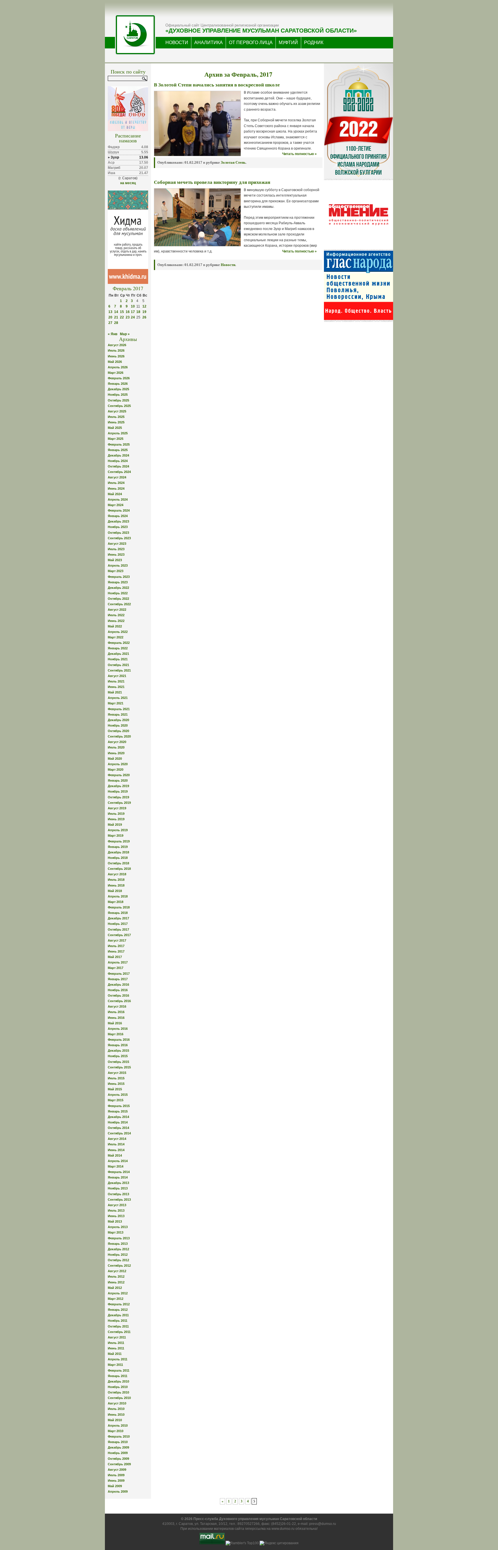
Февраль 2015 (119, 1106)
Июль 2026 (116, 350)
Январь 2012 (118, 1309)
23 (128, 317)
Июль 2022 (116, 615)
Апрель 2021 (118, 697)
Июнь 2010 (116, 1414)
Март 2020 (115, 769)
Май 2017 (115, 957)
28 (116, 323)
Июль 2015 (116, 1078)
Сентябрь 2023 (119, 538)
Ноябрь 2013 (118, 1188)
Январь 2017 (118, 979)
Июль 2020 (116, 747)
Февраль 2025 (119, 444)
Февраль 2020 (119, 775)
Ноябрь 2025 (118, 394)
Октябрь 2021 (118, 665)
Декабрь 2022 (118, 587)
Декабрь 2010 (118, 1381)
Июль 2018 (116, 879)
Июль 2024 (116, 482)
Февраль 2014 (119, 1172)
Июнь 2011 (116, 1348)
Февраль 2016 (119, 1039)
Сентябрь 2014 (119, 1133)
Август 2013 (117, 1205)
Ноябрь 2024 (118, 461)
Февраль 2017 (119, 973)
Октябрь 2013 (118, 1194)
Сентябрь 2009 (119, 1464)
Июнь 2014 (116, 1150)
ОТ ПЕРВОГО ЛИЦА (251, 42)
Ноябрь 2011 (117, 1320)
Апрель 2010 (118, 1425)
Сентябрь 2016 (119, 1001)
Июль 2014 (116, 1144)
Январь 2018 (118, 912)
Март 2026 (115, 372)
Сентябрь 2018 (119, 868)
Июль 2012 (116, 1276)
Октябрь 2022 (118, 598)
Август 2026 (117, 345)
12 (144, 306)
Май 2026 (115, 361)
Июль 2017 (116, 946)
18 (138, 312)
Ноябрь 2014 (118, 1122)
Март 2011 (115, 1364)
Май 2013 (115, 1221)
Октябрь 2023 (118, 532)
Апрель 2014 (118, 1161)
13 (110, 312)
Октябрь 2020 (118, 731)
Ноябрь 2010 (118, 1387)
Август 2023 (117, 543)
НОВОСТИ (176, 42)
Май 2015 (115, 1089)
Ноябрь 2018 (118, 857)
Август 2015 (117, 1072)
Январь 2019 (118, 846)
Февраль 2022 (119, 642)
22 (122, 317)
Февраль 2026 (119, 378)
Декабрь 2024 (118, 455)
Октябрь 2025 (118, 400)
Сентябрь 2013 (119, 1199)
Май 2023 (115, 560)
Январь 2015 (118, 1111)
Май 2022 (115, 626)
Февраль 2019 (119, 841)
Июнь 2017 (116, 951)
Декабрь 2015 (118, 1050)
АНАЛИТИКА (208, 42)
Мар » (125, 334)
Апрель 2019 (118, 830)
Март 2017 (115, 968)
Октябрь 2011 (118, 1326)
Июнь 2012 (116, 1282)
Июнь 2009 (116, 1480)
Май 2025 (115, 427)
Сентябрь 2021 (119, 670)
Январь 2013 (118, 1243)
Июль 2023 (116, 549)
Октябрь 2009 (118, 1458)
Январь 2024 (118, 516)
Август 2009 (117, 1469)
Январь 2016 (118, 1045)
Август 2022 (117, 609)
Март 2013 (115, 1232)
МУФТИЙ (288, 42)
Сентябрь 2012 (119, 1265)
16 (128, 312)
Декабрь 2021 (118, 653)
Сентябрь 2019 (119, 802)
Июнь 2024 (116, 488)
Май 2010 (115, 1420)
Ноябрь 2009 (118, 1453)
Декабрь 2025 (118, 389)
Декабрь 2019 (118, 786)
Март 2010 (115, 1431)
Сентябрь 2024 (119, 472)
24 (133, 317)
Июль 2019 (116, 813)
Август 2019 (117, 808)
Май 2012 (115, 1287)
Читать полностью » (299, 154)
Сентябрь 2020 (119, 736)
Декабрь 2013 (118, 1183)
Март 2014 (115, 1166)
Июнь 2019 (116, 819)
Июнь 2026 (116, 356)
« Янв (112, 334)
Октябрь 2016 (118, 995)
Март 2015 (115, 1100)
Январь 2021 (118, 714)
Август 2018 (117, 874)
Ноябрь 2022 (118, 593)
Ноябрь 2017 (118, 923)
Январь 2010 (118, 1442)
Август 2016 (117, 1006)
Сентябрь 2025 (119, 406)
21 (116, 317)
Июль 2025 (116, 416)
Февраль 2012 (119, 1304)
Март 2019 (115, 835)
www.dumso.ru (283, 1529)
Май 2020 (115, 758)
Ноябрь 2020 (118, 725)
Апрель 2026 (118, 367)
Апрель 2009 (118, 1491)
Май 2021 (115, 692)
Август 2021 (117, 676)
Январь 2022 (118, 648)
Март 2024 (115, 505)
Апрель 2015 (118, 1094)
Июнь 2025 (116, 422)
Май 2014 (115, 1155)
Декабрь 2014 (118, 1117)
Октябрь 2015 (118, 1061)
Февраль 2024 (119, 510)
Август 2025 (117, 411)
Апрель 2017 (118, 962)
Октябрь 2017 (118, 929)
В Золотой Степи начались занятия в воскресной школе (217, 85)
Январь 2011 (117, 1376)
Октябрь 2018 (118, 863)
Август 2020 (117, 742)
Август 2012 (117, 1271)
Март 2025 (115, 438)
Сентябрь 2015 (119, 1067)
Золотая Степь (233, 162)
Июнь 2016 (116, 1017)
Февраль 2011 (118, 1370)
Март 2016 (115, 1034)
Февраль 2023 (119, 576)
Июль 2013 (116, 1210)
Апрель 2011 (117, 1359)
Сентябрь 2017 (119, 935)
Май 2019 (115, 824)
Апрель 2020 (118, 764)
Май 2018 (115, 891)
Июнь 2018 (116, 885)
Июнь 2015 (116, 1083)
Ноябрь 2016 (118, 990)
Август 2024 (117, 477)
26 (144, 317)
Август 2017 (117, 940)
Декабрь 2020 (118, 720)
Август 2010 (117, 1403)
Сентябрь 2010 (119, 1398)
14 (116, 312)
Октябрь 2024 (118, 466)
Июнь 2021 (116, 687)
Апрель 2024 (118, 499)
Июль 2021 (116, 681)
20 (110, 317)
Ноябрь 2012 (118, 1254)
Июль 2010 (116, 1409)
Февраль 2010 (119, 1436)
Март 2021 (115, 703)
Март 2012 (115, 1298)
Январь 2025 (118, 450)
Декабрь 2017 (118, 918)
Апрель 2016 (118, 1028)
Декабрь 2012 (118, 1249)
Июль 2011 (116, 1343)
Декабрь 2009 (118, 1447)
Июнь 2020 (116, 753)
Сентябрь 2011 (119, 1332)
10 (133, 306)
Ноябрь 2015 (118, 1056)
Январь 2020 (118, 780)
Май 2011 (115, 1353)
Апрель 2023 (118, 565)
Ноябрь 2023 (118, 527)
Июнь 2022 (116, 621)
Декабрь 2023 (118, 521)
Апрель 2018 (118, 896)
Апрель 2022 (118, 631)
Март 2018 (115, 902)
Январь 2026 (118, 383)
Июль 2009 (116, 1475)
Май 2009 (115, 1486)
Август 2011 (117, 1337)
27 (110, 323)
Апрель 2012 (118, 1293)
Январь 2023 (118, 582)
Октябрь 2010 (118, 1392)
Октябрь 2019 (118, 797)
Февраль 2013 (119, 1238)
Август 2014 (117, 1138)
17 (133, 312)
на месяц (128, 183)
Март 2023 (115, 571)
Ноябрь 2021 (118, 659)
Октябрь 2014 (118, 1127)
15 (122, 312)
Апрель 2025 (118, 433)
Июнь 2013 (116, 1216)
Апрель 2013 (118, 1227)
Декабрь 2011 (118, 1315)
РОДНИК (313, 42)
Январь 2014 (118, 1177)
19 (144, 312)
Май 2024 (115, 494)
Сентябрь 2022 (119, 604)
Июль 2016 (116, 1012)
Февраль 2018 (119, 907)
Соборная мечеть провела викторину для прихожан (212, 182)
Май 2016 (115, 1023)
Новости (228, 265)
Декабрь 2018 (118, 852)
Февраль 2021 (119, 709)
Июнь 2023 (116, 554)
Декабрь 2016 (118, 984)
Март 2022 (115, 637)
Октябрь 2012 (118, 1260)
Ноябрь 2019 (118, 791)
